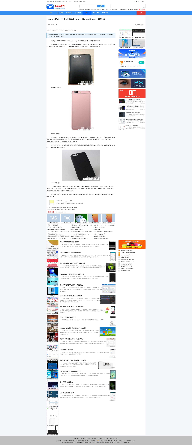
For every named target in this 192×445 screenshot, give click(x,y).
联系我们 (82, 438)
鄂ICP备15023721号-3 (119, 440)
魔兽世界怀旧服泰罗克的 (52, 323)
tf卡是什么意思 (67, 222)
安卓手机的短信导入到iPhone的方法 (139, 47)
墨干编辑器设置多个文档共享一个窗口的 (138, 37)
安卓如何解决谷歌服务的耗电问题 (128, 252)
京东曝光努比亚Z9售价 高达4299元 (79, 238)
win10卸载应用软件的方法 (52, 406)
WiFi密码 (112, 9)
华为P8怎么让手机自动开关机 (128, 261)
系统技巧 (61, 30)
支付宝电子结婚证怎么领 (52, 267)
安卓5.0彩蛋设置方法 (53, 225)
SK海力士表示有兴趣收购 (52, 248)
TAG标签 (106, 438)
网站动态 (88, 438)
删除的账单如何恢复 (125, 270)
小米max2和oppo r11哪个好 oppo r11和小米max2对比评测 (64, 207)
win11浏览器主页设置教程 (132, 125)
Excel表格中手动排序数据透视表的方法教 (125, 37)
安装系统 (127, 9)
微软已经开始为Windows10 (52, 276)
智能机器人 (99, 9)
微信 (103, 9)
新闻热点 (137, 1)
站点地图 (93, 440)
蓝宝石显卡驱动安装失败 (52, 360)
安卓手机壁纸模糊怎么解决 (77, 236)
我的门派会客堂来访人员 (52, 332)
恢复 (108, 9)
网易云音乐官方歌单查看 (52, 304)
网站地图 (100, 438)
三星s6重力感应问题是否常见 (78, 227)
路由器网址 (122, 9)
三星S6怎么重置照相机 (99, 227)
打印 (71, 200)
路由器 (88, 9)
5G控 (106, 9)
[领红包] (132, 248)
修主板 (115, 9)
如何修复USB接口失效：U (52, 369)
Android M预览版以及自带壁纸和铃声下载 (103, 231)
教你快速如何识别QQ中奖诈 (52, 313)
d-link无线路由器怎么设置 (52, 434)
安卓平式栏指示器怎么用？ (127, 250)
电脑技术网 (55, 30)
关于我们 (76, 438)
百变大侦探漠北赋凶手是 (52, 341)
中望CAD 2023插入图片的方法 (133, 112)
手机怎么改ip (97, 229)
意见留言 (87, 440)
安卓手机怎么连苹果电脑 (99, 236)
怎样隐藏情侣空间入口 (95, 222)
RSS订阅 (112, 438)
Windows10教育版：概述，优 (52, 286)
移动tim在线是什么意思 (126, 266)
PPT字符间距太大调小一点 (52, 397)
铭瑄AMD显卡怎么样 (52, 351)
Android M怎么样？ (125, 257)
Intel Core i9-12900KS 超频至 (52, 258)
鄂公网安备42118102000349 (105, 440)
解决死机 (136, 9)
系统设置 (132, 9)
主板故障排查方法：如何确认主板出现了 (135, 106)
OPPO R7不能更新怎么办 (127, 255)
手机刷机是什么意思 (53, 222)
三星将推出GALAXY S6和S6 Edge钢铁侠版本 (104, 225)
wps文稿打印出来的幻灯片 (52, 388)
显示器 (94, 9)
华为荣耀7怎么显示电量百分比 (101, 238)
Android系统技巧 (53, 24)
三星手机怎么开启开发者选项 (127, 259)
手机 (86, 9)
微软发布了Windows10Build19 (52, 295)
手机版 (142, 1)
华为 (119, 9)
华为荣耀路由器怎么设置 (52, 425)
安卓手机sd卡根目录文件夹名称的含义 (57, 238)
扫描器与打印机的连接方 (52, 378)
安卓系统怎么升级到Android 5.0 (55, 234)
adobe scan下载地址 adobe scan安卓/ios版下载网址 (63, 209)
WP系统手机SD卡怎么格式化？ (55, 227)
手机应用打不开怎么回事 (76, 229)
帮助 (117, 438)
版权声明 (94, 438)
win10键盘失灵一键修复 (52, 416)
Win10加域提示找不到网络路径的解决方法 (135, 119)
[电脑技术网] (55, 8)
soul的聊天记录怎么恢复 (126, 264)
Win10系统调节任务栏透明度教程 (133, 100)
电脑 (92, 9)
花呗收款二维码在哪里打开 (127, 268)
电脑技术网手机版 (130, 440)
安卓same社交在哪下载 (99, 234)
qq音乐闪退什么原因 (125, 47)
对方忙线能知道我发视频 (81, 222)
